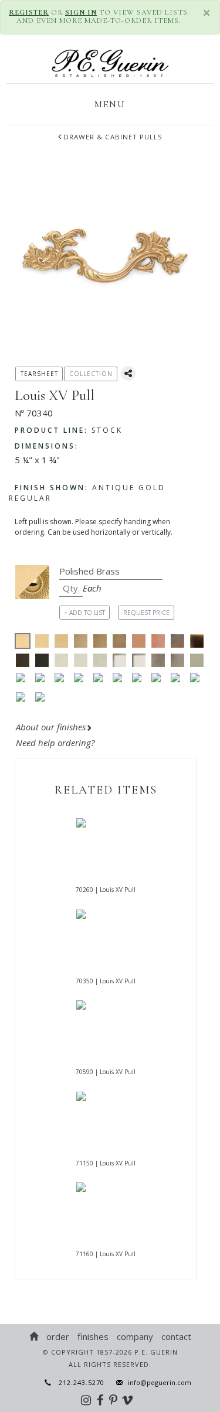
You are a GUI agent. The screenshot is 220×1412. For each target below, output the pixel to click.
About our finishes (51, 727)
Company (135, 1336)
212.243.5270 (78, 1382)
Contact (176, 1336)
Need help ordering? (56, 742)
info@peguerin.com (160, 1382)
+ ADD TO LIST (85, 612)
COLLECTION (91, 374)
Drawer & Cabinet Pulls (113, 136)
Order (57, 1336)
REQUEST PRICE (146, 612)
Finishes (93, 1336)
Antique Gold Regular (87, 493)
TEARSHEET (39, 374)
